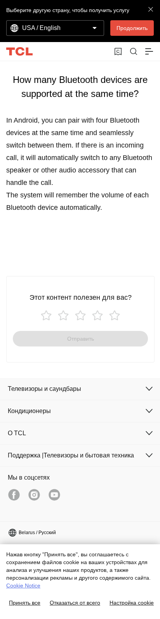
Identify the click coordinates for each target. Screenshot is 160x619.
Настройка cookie (132, 603)
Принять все (24, 603)
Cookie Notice (23, 585)
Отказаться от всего (75, 603)
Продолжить (132, 28)
